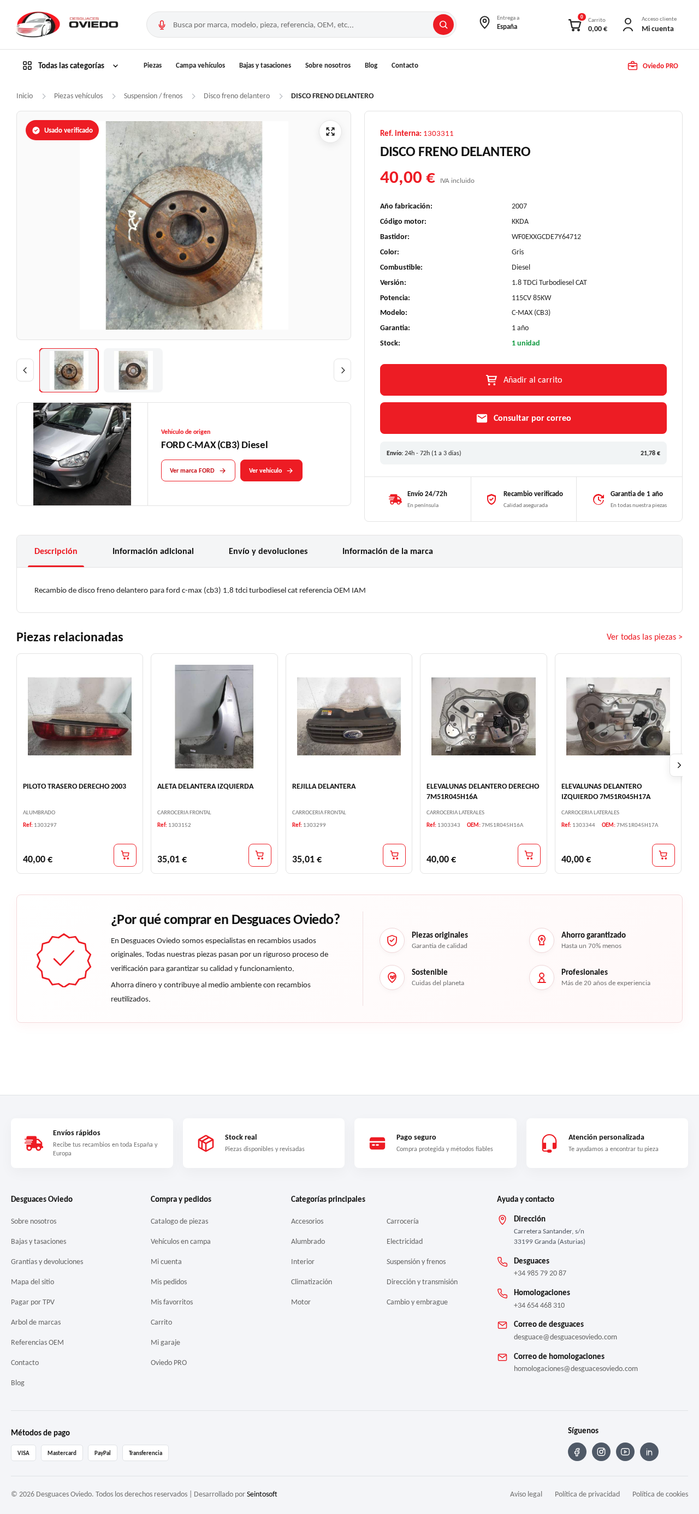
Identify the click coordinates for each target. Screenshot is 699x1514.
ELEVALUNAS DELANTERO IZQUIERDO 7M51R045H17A (605, 792)
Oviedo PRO (169, 1362)
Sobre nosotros (328, 65)
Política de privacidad (587, 1494)
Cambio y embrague (417, 1302)
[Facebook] (577, 1452)
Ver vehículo (265, 470)
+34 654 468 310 (539, 1305)
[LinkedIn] (649, 1452)
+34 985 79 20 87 (540, 1273)
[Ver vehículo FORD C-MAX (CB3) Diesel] (82, 454)
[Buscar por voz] (162, 25)
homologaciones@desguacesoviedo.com (576, 1368)
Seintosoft (262, 1494)
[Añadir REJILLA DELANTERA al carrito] (394, 855)
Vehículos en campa (181, 1241)
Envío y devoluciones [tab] (268, 551)
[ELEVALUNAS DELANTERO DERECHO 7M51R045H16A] (483, 716)
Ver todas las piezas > (645, 637)
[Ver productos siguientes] (679, 765)
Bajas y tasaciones (265, 65)
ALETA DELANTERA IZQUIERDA (205, 786)
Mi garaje (165, 1342)
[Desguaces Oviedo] (68, 24)
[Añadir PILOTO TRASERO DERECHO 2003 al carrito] (125, 855)
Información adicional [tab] (153, 551)
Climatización (311, 1281)
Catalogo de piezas (179, 1221)
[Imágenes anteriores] (25, 370)
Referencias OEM (37, 1342)
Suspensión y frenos (416, 1261)
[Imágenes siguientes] (342, 370)
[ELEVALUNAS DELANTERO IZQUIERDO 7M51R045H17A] (618, 716)
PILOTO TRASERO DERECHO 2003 (74, 786)
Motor (301, 1302)
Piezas (153, 65)
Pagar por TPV (33, 1302)
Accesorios (307, 1221)
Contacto (405, 65)
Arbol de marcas (36, 1322)
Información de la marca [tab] (387, 551)
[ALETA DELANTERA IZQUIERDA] (214, 716)
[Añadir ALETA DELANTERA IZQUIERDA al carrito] (259, 855)
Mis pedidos (169, 1281)
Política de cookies (660, 1494)
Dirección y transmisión (422, 1281)
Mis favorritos (172, 1302)
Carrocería (403, 1221)
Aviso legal (526, 1494)
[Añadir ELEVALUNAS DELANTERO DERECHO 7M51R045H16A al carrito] (529, 855)
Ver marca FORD (192, 470)
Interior (303, 1261)
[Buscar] (443, 24)
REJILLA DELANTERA (324, 786)
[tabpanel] (349, 590)
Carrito (161, 1322)
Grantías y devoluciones (47, 1261)
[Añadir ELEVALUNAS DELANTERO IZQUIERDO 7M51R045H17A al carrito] (663, 855)
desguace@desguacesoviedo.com (565, 1337)
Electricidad (405, 1241)
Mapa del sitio (32, 1281)
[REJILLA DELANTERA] (349, 716)
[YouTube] (625, 1452)
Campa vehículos (200, 65)
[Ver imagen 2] (133, 370)
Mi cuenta (166, 1261)
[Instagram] (601, 1452)
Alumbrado (308, 1241)
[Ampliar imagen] (330, 131)
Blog (371, 65)
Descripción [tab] (56, 551)
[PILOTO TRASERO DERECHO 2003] (79, 716)
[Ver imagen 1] (68, 370)
